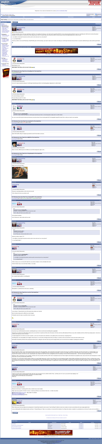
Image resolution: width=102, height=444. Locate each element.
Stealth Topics (7, 14)
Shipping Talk (4, 53)
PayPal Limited (4, 29)
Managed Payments (5, 45)
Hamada (14, 367)
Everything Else (5, 59)
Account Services (5, 36)
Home (3, 14)
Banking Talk (4, 49)
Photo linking (14, 423)
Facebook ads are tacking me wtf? (52, 417)
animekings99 (20, 27)
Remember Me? (99, 14)
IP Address (4, 47)
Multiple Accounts (5, 50)
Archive (98, 438)
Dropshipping (4, 52)
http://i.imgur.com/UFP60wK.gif (18, 394)
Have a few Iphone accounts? (61, 417)
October (14, 345)
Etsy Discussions (5, 32)
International (4, 41)
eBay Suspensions (5, 27)
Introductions (4, 60)
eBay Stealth (59, 441)
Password (88, 15)
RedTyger (53, 443)
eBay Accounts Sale (5, 35)
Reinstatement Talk (5, 56)
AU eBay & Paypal (5, 39)
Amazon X (4, 64)
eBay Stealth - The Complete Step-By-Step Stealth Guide (56, 53)
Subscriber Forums (5, 65)
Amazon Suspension (5, 31)
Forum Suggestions (5, 61)
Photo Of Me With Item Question (16, 426)
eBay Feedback (5, 54)
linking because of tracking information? (17, 425)
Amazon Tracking (5, 46)
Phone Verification (5, 48)
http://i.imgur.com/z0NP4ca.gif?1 (18, 393)
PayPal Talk (4, 28)
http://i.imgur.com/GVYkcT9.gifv (20, 392)
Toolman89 (15, 184)
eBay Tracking (11, 14)
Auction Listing (4, 51)
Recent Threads (94, 438)
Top (100, 438)
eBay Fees (4, 55)
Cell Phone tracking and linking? (16, 428)
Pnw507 (19, 400)
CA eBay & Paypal (5, 40)
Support (90, 438)
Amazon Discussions (5, 30)
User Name (88, 14)
